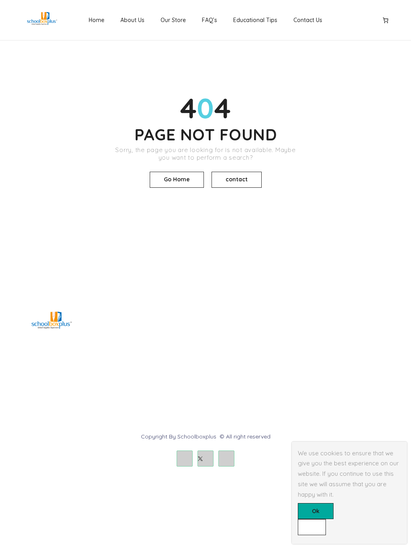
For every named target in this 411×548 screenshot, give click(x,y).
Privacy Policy (228, 359)
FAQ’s (209, 20)
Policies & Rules (326, 386)
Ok (315, 511)
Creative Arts (130, 345)
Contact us (320, 345)
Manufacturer (227, 372)
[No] (312, 527)
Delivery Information (236, 331)
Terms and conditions (238, 345)
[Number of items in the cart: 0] (385, 20)
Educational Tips (255, 20)
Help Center (321, 331)
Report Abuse (324, 359)
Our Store (173, 20)
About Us (132, 20)
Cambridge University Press (150, 386)
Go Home (177, 179)
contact (237, 179)
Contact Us (307, 20)
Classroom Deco (135, 359)
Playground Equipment (143, 372)
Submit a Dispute (328, 372)
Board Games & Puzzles (145, 331)
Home (96, 20)
